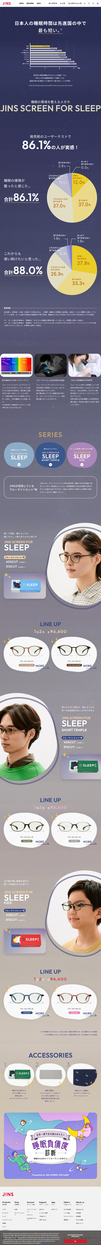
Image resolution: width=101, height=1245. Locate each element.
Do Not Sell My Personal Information (75, 1235)
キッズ (4, 1226)
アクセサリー (6, 1230)
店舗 (16, 1209)
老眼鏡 (4, 1223)
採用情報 (78, 1216)
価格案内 (66, 1219)
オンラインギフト (68, 1216)
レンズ (62, 3)
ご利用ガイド (42, 1216)
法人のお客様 (79, 1219)
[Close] (98, 1237)
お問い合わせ (42, 1219)
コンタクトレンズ (75, 3)
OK (75, 1241)
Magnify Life (79, 1209)
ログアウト (30, 1214)
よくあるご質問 (43, 1213)
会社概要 (78, 1213)
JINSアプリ (54, 1209)
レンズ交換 (67, 1213)
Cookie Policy (46, 1243)
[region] (50, 1238)
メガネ (4, 1209)
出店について (79, 1223)
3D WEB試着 (67, 1209)
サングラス (53, 3)
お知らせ (41, 1209)
